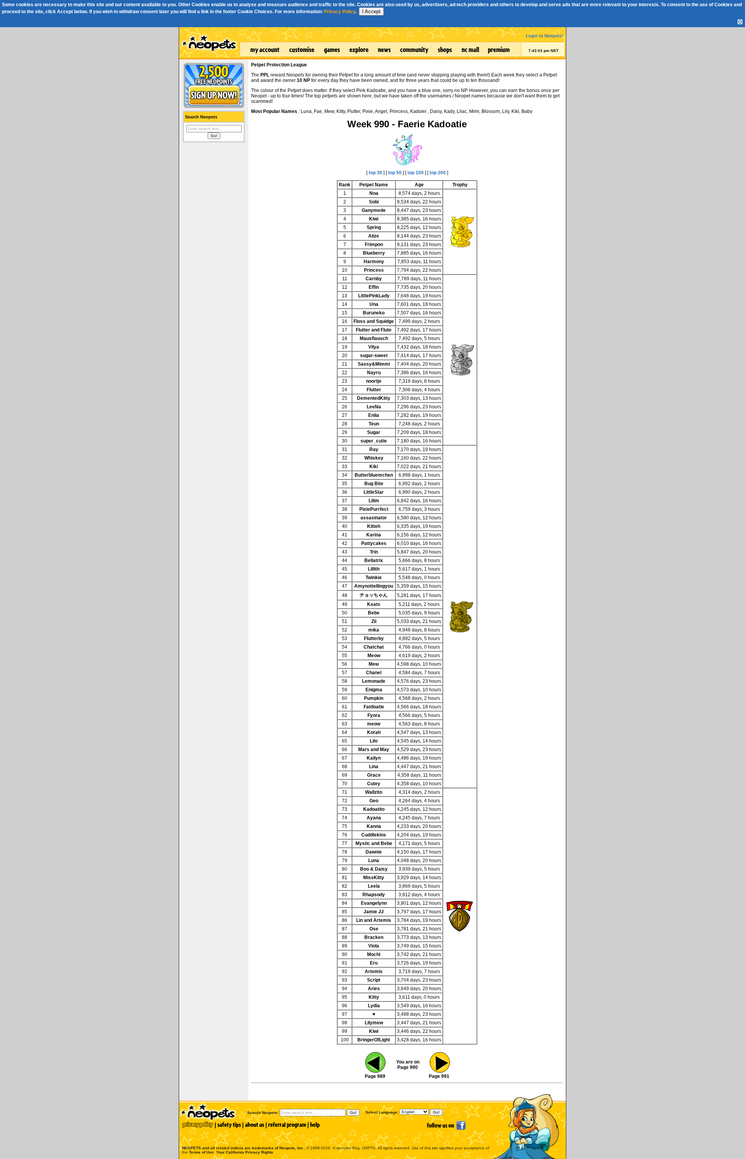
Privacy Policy (339, 11)
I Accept (371, 11)
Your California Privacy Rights (244, 1152)
